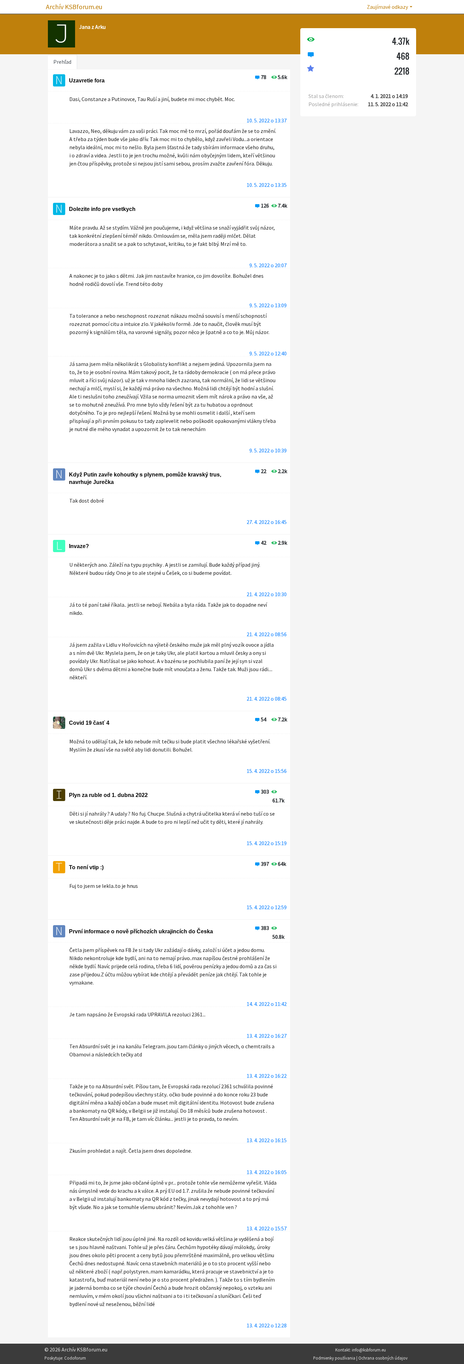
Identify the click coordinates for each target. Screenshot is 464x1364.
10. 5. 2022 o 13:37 (267, 120)
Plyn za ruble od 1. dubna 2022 (108, 795)
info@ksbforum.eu (369, 1349)
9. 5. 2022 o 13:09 (268, 305)
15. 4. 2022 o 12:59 (267, 907)
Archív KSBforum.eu (74, 6)
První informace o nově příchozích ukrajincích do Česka (141, 931)
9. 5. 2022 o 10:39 (268, 450)
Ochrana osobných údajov (383, 1358)
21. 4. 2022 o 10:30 (267, 594)
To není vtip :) (86, 867)
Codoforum (75, 1358)
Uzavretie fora (87, 80)
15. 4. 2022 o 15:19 (267, 843)
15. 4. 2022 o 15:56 (267, 770)
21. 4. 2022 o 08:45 (267, 698)
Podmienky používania (334, 1358)
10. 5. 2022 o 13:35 (267, 184)
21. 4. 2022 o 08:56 (267, 634)
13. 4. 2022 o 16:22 (267, 1075)
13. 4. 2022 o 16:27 (267, 1035)
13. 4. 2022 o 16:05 (267, 1172)
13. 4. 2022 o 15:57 (267, 1228)
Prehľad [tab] (62, 61)
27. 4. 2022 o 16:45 (267, 522)
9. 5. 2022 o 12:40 (268, 353)
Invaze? (79, 546)
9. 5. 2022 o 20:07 (268, 265)
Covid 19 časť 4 (89, 723)
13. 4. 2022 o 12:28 (267, 1325)
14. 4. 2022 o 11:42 (267, 1003)
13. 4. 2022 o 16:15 (267, 1140)
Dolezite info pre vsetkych (102, 209)
